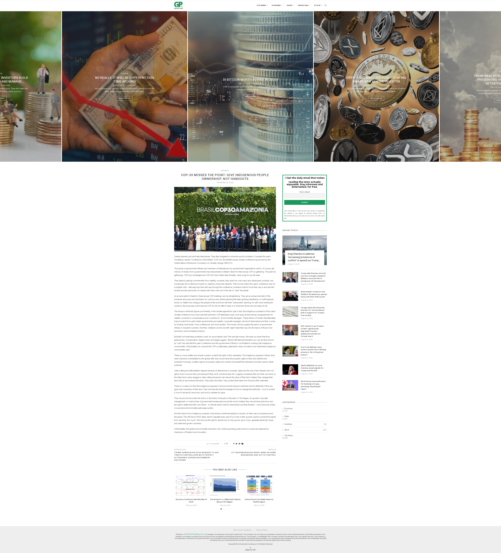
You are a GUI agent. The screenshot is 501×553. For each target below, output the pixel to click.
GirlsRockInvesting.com (194, 534)
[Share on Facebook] (233, 444)
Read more (124, 96)
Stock (317, 5)
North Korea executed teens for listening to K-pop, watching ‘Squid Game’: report (313, 385)
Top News (261, 5)
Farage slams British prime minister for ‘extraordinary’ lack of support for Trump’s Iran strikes (313, 311)
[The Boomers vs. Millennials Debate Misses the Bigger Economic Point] (225, 485)
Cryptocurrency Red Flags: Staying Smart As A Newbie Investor (250, 79)
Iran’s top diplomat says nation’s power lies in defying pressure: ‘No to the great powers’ (313, 351)
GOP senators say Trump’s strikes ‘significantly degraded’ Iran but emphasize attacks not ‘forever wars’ (312, 331)
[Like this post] (228, 444)
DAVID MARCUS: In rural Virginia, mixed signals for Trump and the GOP (312, 368)
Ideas (289, 5)
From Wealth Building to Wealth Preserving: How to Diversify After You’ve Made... (376, 79)
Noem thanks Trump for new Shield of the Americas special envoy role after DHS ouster (314, 294)
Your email (304, 192)
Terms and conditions (242, 530)
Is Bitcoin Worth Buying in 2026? (125, 79)
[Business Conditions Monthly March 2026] (191, 485)
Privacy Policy (262, 530)
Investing (303, 5)
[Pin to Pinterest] (239, 444)
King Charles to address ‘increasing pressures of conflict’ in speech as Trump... (304, 257)
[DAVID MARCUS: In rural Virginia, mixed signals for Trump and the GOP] (290, 369)
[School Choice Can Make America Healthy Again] (259, 485)
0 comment (132, 83)
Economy (276, 5)
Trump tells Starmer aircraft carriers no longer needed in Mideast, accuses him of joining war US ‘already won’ (313, 277)
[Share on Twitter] (236, 444)
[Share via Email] (242, 444)
